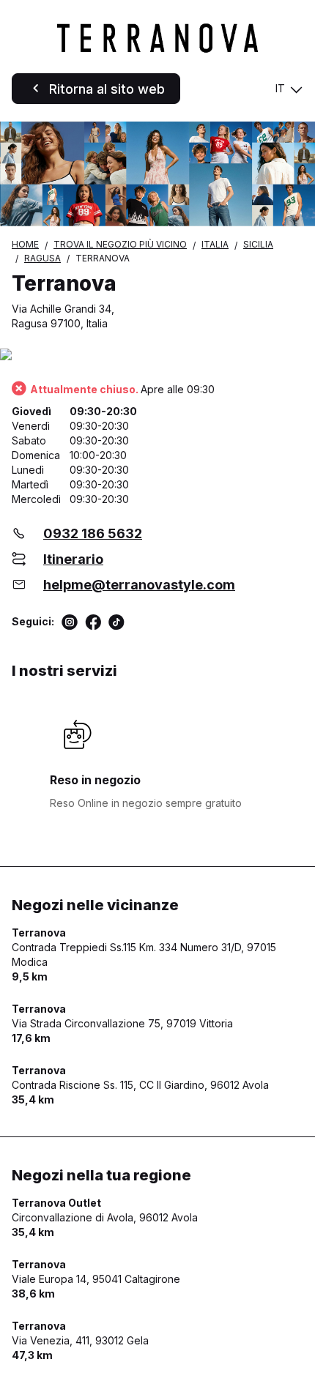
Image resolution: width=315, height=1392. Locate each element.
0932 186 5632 (92, 533)
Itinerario (73, 559)
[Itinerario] (157, 355)
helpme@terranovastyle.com (139, 584)
